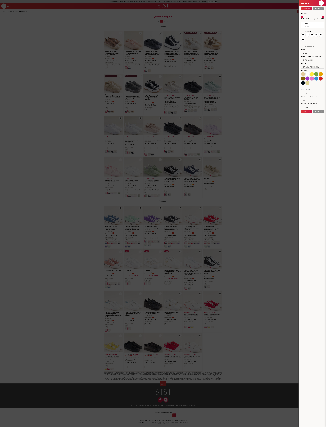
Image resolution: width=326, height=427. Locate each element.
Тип (304, 50)
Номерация (307, 31)
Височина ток (308, 53)
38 (312, 35)
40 (321, 35)
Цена (305, 14)
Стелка (305, 93)
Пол (304, 63)
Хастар (305, 100)
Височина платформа (312, 56)
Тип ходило (308, 60)
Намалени (307, 27)
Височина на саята (310, 97)
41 (303, 39)
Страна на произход (311, 67)
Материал (307, 90)
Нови (306, 24)
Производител (309, 46)
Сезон (305, 107)
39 (316, 35)
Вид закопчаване (310, 104)
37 (307, 35)
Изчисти (318, 9)
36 (303, 35)
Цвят (305, 70)
